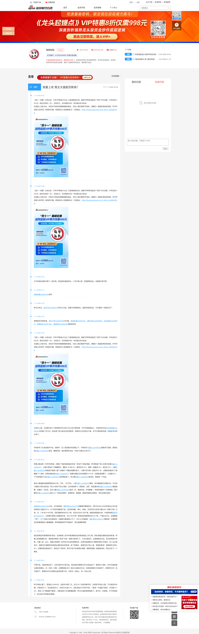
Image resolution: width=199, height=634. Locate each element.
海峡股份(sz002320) (60, 324)
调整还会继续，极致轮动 (161, 600)
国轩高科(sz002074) (70, 506)
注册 (138, 2)
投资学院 (81, 7)
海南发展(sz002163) (41, 294)
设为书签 (149, 2)
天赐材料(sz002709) (41, 506)
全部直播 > (115, 76)
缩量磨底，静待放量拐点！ (162, 609)
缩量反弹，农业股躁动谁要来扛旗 (164, 603)
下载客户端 (37, 2)
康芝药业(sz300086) (94, 321)
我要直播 (51, 2)
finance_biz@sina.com (47, 616)
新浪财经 (158, 2)
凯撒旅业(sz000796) (44, 324)
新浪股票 (167, 2)
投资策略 (97, 7)
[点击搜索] (168, 8)
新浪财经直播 (40, 7)
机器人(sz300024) (94, 447)
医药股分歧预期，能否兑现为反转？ (165, 606)
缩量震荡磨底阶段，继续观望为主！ (165, 597)
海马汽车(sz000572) (51, 307)
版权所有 (126, 632)
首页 (65, 7)
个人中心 (113, 7)
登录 (131, 2)
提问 (165, 148)
